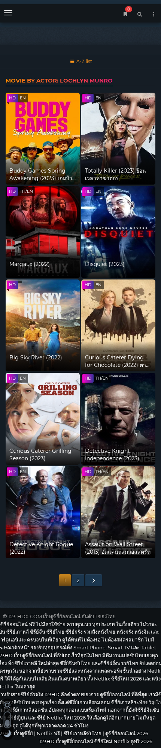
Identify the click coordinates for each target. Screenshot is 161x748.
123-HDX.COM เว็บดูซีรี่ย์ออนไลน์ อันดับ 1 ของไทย (62, 616)
